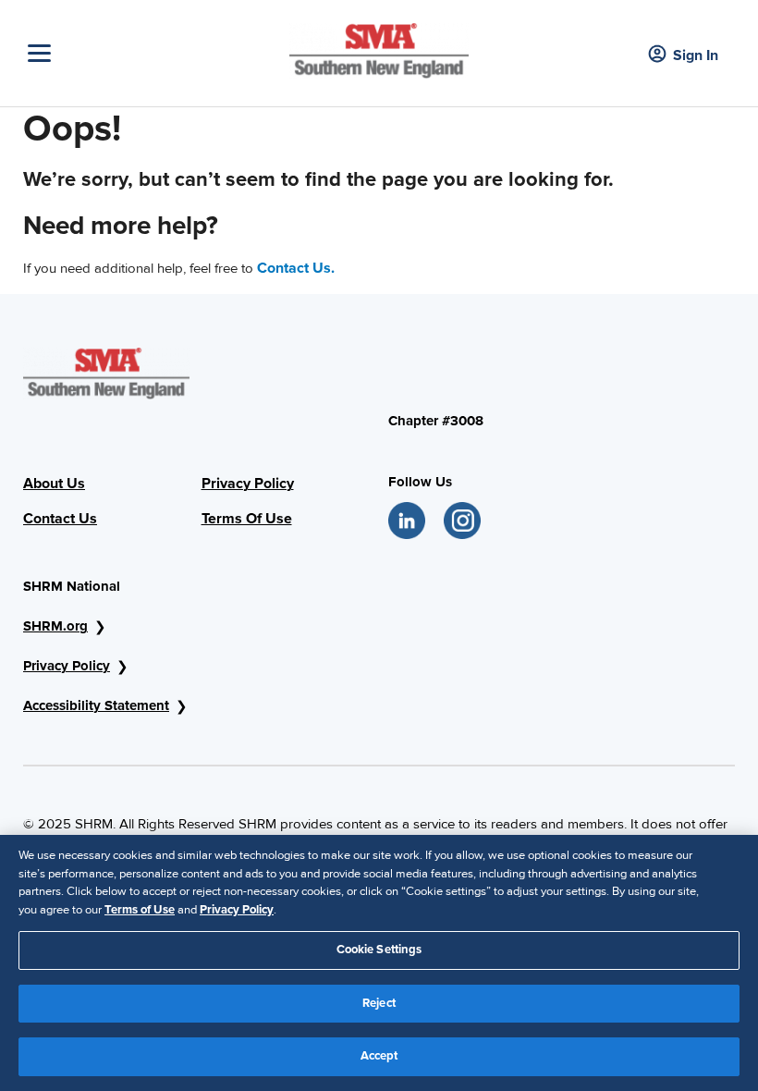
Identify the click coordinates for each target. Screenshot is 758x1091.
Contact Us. (296, 268)
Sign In (695, 55)
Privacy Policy (248, 483)
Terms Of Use (247, 518)
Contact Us (60, 518)
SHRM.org (55, 626)
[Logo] (379, 46)
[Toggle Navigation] (153, 53)
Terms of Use (139, 909)
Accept (379, 1055)
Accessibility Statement (96, 705)
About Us (54, 483)
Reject (379, 1003)
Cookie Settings (379, 949)
